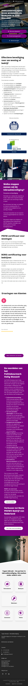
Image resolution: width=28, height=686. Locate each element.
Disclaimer (8, 683)
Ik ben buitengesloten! (15, 36)
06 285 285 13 (9, 1)
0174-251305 (6, 650)
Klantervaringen (14, 40)
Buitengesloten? (4, 662)
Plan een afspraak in (14, 31)
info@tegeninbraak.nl (19, 1)
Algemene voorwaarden (17, 683)
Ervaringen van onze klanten (7, 666)
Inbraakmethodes (5, 663)
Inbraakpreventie (5, 665)
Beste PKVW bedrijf (5, 661)
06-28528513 (6, 652)
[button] (26, 5)
